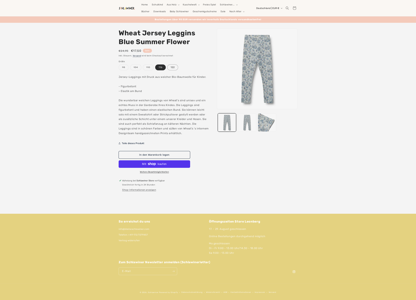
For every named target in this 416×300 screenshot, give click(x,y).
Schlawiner (153, 292)
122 (173, 67)
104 (137, 68)
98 (125, 68)
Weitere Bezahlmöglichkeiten (154, 172)
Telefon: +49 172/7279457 (133, 234)
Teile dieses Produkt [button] (133, 143)
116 (160, 67)
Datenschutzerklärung (192, 292)
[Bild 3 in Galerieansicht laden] (267, 122)
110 (150, 68)
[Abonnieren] (173, 271)
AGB (225, 292)
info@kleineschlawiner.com (134, 229)
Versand (137, 56)
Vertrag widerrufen (129, 240)
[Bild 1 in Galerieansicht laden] (227, 122)
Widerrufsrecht (213, 292)
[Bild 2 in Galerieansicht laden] (247, 122)
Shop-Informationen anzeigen (139, 189)
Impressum (260, 292)
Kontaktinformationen (241, 292)
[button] (173, 4)
